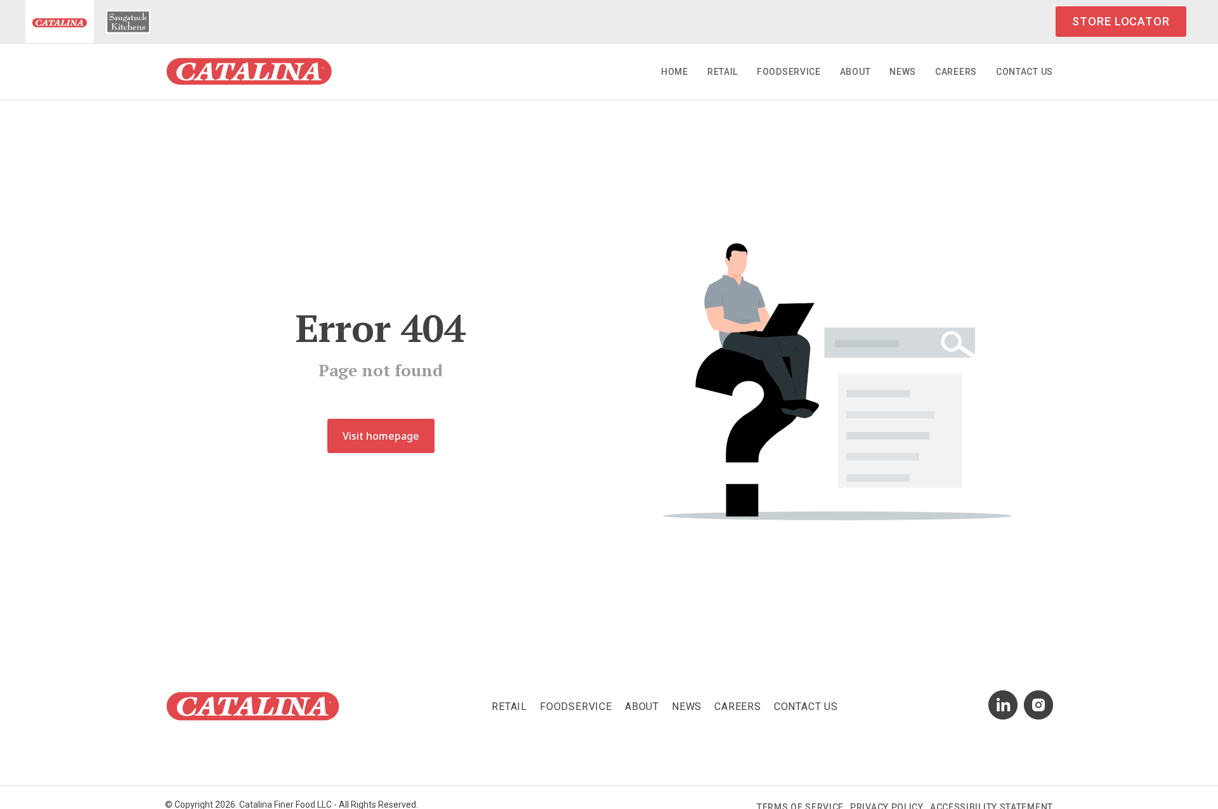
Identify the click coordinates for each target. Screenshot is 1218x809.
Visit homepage (381, 436)
